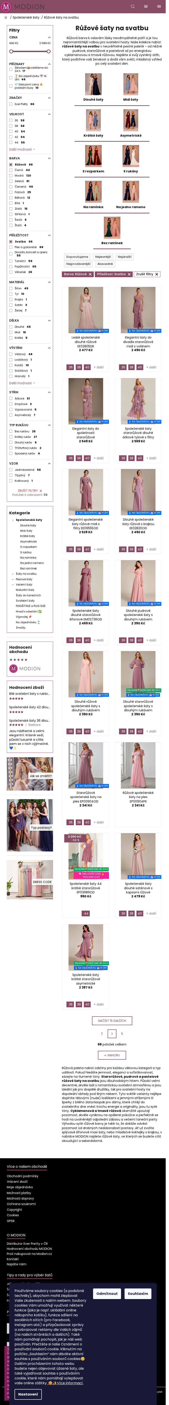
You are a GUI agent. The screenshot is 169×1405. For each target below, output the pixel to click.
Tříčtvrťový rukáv (28, 448)
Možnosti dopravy (20, 1198)
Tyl (19, 294)
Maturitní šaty (25, 590)
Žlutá (21, 225)
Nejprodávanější (78, 264)
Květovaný (24, 480)
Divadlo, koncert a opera (31, 253)
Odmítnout (107, 1293)
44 (20, 142)
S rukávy (26, 552)
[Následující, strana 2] (112, 1033)
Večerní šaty (24, 584)
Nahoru (114, 1055)
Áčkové (22, 398)
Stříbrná (22, 214)
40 (20, 131)
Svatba (24, 241)
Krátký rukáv (26, 437)
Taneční (24, 261)
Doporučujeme (77, 257)
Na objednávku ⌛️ (28, 622)
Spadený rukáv (27, 453)
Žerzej (21, 310)
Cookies (13, 1215)
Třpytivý (22, 475)
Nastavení (28, 1394)
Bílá (19, 203)
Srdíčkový (23, 370)
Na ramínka (28, 557)
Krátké (21, 337)
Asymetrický (25, 415)
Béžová (22, 197)
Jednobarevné (28, 469)
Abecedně (105, 264)
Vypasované (26, 409)
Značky (21, 627)
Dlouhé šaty (28, 525)
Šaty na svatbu (26, 574)
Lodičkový (23, 359)
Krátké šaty (27, 536)
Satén (21, 305)
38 (20, 126)
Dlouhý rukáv (26, 442)
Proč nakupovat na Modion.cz (29, 1254)
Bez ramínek (28, 568)
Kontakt (13, 1259)
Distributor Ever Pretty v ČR (27, 1243)
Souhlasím (138, 1293)
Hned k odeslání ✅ (29, 611)
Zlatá (21, 208)
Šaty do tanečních (28, 595)
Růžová (24, 164)
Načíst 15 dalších (112, 1021)
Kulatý (22, 365)
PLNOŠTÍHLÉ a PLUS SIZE (31, 606)
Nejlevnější (103, 257)
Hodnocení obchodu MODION (29, 1249)
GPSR (11, 1221)
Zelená (22, 181)
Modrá (23, 175)
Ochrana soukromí (21, 1204)
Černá (22, 170)
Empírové (23, 404)
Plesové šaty (24, 579)
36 (20, 120)
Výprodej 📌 (24, 617)
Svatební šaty (25, 601)
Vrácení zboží (17, 1181)
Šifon (22, 288)
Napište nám (16, 1264)
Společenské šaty (29, 520)
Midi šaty (26, 531)
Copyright (14, 1209)
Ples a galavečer (29, 247)
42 (20, 137)
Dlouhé (23, 326)
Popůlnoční (26, 266)
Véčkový (24, 354)
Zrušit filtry (28, 490)
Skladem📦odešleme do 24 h (31, 69)
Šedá (21, 219)
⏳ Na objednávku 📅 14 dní (30, 77)
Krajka (21, 299)
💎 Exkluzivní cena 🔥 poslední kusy (29, 86)
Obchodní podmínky (23, 1176)
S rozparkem (28, 547)
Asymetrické (28, 541)
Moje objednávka (20, 1187)
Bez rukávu (25, 431)
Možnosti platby (19, 1193)
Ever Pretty (25, 104)
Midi (20, 332)
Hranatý (22, 376)
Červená (24, 186)
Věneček (23, 272)
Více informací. (65, 1383)
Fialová (23, 192)
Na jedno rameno (32, 563)
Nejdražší (124, 257)
